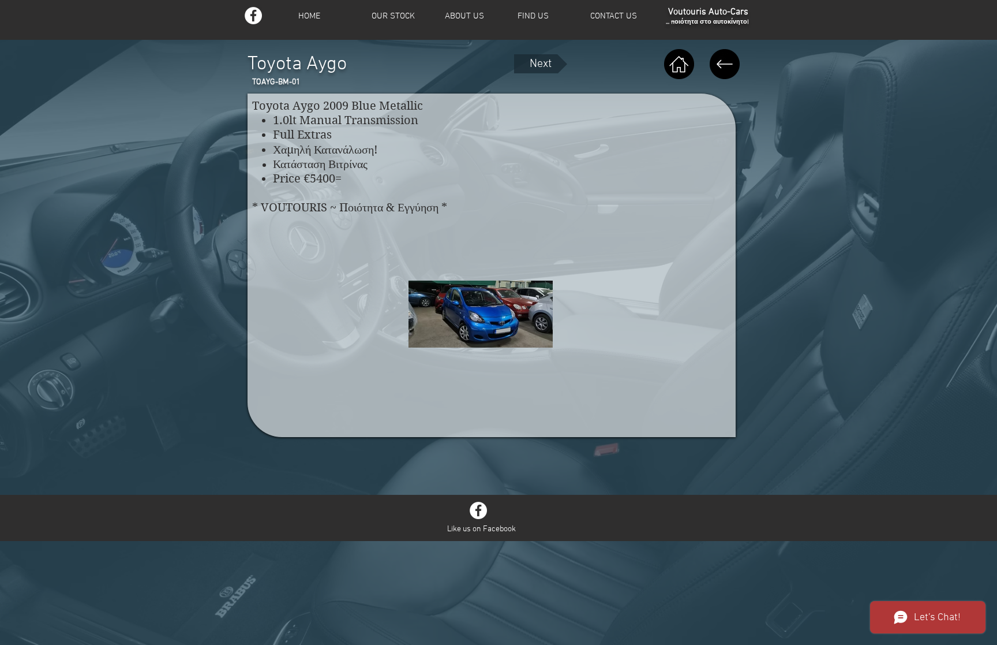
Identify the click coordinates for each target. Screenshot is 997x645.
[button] (400, 16)
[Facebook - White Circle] (478, 510)
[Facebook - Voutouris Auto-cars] (253, 15)
